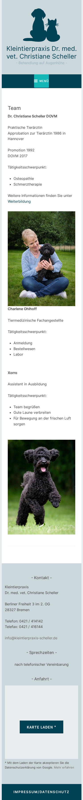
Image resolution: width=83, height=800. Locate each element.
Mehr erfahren (64, 767)
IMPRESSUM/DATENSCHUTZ (41, 792)
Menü (44, 81)
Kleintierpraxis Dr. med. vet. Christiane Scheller (41, 52)
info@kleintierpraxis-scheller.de (31, 638)
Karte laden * (41, 727)
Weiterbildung (19, 201)
